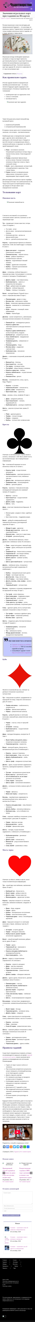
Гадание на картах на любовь (21, 644)
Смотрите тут (16, 646)
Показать (19, 73)
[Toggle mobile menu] (31, 9)
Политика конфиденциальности (11, 1283)
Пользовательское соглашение (11, 1285)
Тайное (16, 1268)
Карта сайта (6, 1281)
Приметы (5, 1270)
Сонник (15, 1262)
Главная (5, 1262)
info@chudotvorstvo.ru (8, 1303)
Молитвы (15, 1266)
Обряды (5, 1266)
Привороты (5, 1268)
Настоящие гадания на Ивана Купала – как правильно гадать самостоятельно (25, 1172)
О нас (4, 1286)
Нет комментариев (25, 1151)
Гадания (16, 1151)
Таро (14, 1270)
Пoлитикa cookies (7, 1288)
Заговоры (15, 1264)
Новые (17, 1226)
